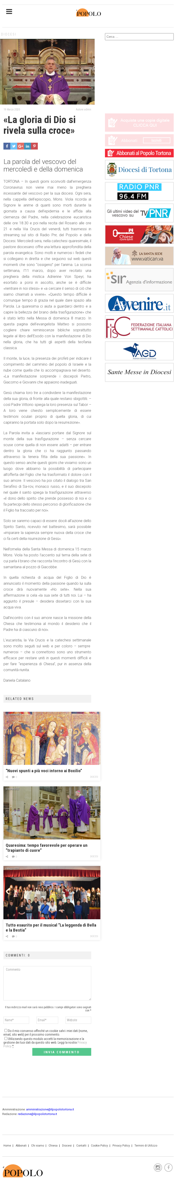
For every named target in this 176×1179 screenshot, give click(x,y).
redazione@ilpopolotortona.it (37, 1114)
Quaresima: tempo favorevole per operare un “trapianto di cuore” (47, 848)
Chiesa (53, 1145)
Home (7, 1145)
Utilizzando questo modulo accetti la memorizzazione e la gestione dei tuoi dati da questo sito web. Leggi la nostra (45, 1042)
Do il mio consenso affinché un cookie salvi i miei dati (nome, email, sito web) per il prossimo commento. (45, 1032)
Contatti (81, 1145)
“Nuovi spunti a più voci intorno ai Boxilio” (44, 770)
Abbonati (21, 1145)
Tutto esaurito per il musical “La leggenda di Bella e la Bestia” (51, 927)
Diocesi (8, 34)
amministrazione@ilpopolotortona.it (50, 1109)
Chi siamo (37, 1145)
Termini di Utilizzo (146, 1145)
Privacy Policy (121, 1145)
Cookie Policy (99, 1145)
